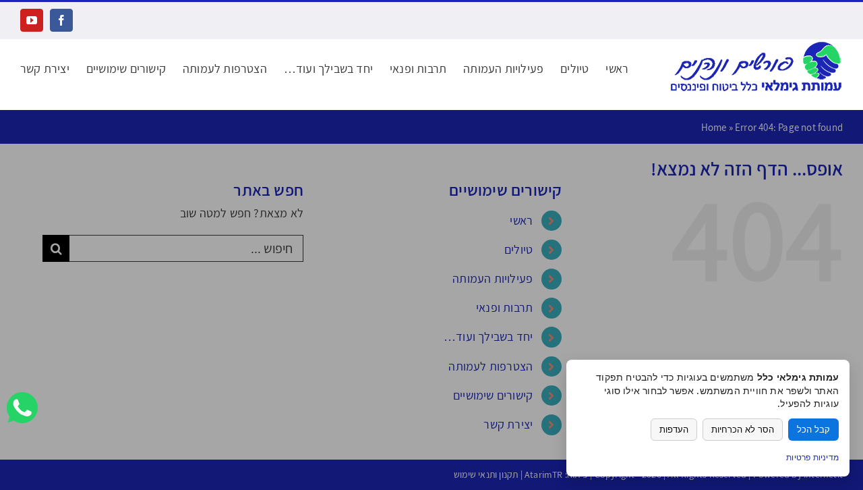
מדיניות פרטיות (812, 457)
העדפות (673, 430)
